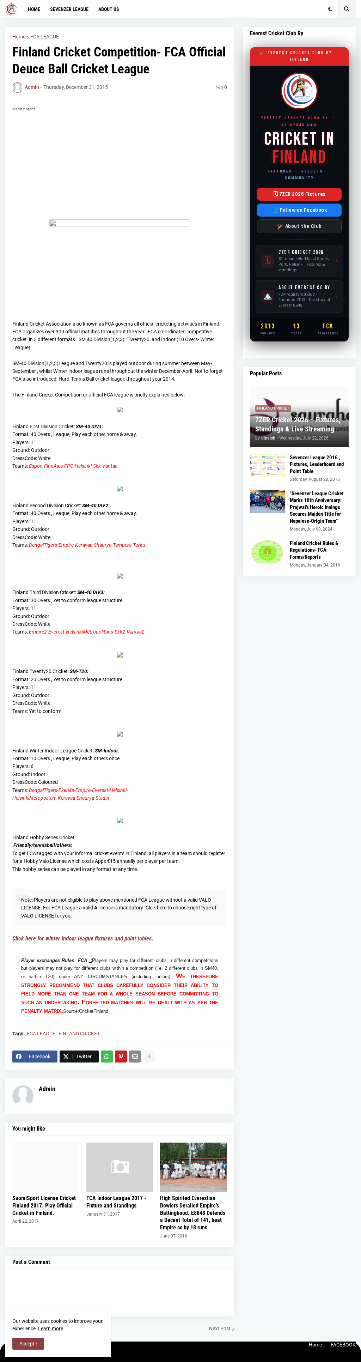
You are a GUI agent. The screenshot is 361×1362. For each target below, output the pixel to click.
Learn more (50, 1328)
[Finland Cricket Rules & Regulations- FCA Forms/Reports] (267, 551)
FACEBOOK (343, 1345)
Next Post (220, 1328)
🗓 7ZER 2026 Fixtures (299, 194)
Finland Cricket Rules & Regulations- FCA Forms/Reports (314, 550)
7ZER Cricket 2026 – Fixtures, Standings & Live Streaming (298, 424)
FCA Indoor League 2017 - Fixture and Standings (116, 1202)
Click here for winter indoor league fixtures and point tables (82, 938)
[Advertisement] (119, 163)
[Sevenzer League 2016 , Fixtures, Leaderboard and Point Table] (267, 465)
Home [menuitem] (34, 9)
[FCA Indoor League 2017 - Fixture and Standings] (119, 1167)
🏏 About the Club (299, 226)
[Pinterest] (121, 1057)
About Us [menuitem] (108, 9)
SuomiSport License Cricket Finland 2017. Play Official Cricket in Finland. (44, 1205)
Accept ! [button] (28, 1343)
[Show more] (149, 1057)
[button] (330, 9)
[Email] (135, 1057)
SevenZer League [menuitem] (69, 9)
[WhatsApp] (107, 1057)
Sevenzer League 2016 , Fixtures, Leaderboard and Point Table (317, 464)
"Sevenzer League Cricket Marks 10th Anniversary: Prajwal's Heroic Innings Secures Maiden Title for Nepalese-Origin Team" (317, 507)
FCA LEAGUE (44, 36)
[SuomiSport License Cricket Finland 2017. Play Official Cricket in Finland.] (45, 1167)
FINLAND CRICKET (79, 1033)
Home (18, 36)
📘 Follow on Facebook (299, 210)
